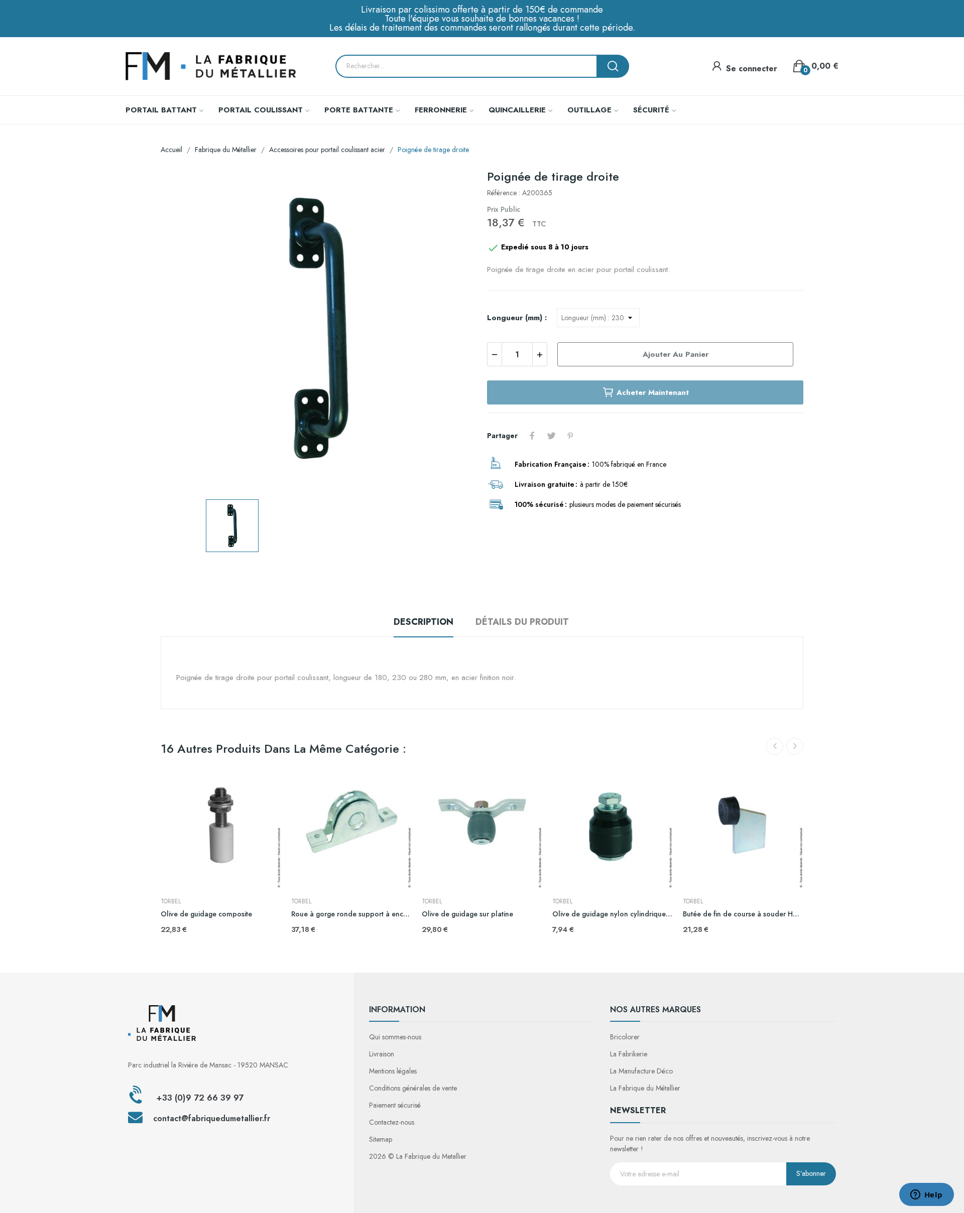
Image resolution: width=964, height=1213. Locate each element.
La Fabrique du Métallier (645, 1088)
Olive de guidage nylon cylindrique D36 (612, 914)
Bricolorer (625, 1037)
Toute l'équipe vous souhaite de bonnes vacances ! (482, 18)
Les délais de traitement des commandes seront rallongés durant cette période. (482, 27)
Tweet (551, 435)
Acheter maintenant (653, 392)
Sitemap (380, 1139)
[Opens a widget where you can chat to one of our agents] (926, 1195)
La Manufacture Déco (641, 1071)
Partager (532, 435)
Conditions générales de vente (413, 1088)
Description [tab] (423, 621)
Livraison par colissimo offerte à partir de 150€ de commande (482, 9)
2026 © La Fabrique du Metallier (417, 1156)
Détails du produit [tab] (522, 621)
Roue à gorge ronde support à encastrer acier (351, 914)
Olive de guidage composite (206, 914)
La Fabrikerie (628, 1054)
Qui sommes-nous (395, 1037)
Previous (774, 746)
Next (794, 746)
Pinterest (570, 435)
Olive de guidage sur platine (467, 914)
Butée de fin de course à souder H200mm (743, 914)
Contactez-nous (391, 1122)
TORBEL (171, 901)
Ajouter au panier (675, 354)
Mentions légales (393, 1071)
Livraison (381, 1054)
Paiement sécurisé (395, 1105)
